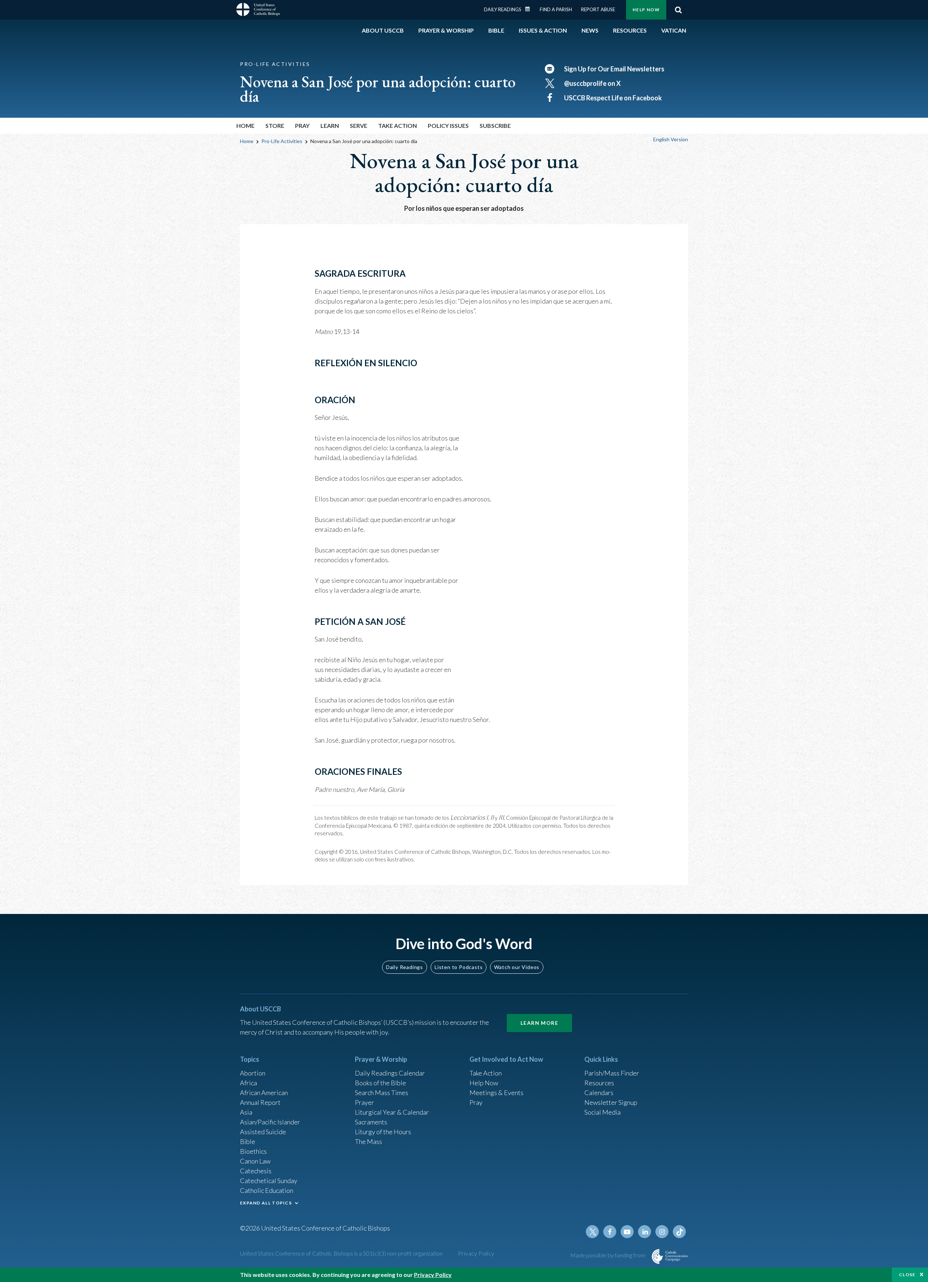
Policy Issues (448, 125)
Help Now (646, 9)
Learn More (539, 1023)
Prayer (364, 1102)
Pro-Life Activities (281, 141)
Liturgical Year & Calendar (392, 1112)
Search (678, 10)
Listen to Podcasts (458, 967)
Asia (246, 1112)
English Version (670, 139)
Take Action (485, 1073)
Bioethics (253, 1151)
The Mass (368, 1141)
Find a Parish (556, 9)
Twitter (592, 1231)
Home (245, 125)
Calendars (598, 1093)
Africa (248, 1083)
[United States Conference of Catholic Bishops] (258, 10)
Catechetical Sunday (268, 1181)
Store (274, 125)
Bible (247, 1141)
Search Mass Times (381, 1093)
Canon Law (255, 1161)
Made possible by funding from (608, 1255)
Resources (599, 1083)
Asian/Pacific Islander (270, 1122)
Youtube (627, 1231)
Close (907, 1274)
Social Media (602, 1112)
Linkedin (644, 1231)
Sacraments (371, 1122)
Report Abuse (598, 9)
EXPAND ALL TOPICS (266, 1203)
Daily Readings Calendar (530, 9)
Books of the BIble (380, 1083)
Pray (475, 1102)
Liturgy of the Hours (383, 1132)
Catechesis (256, 1171)
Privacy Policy (476, 1253)
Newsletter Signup (610, 1102)
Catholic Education (266, 1190)
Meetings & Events (496, 1093)
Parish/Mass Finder (611, 1073)
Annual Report (260, 1102)
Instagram (661, 1231)
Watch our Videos (516, 967)
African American (264, 1093)
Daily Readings (502, 9)
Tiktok (679, 1231)
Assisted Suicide (263, 1132)
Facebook (609, 1231)
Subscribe (495, 125)
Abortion (252, 1073)
